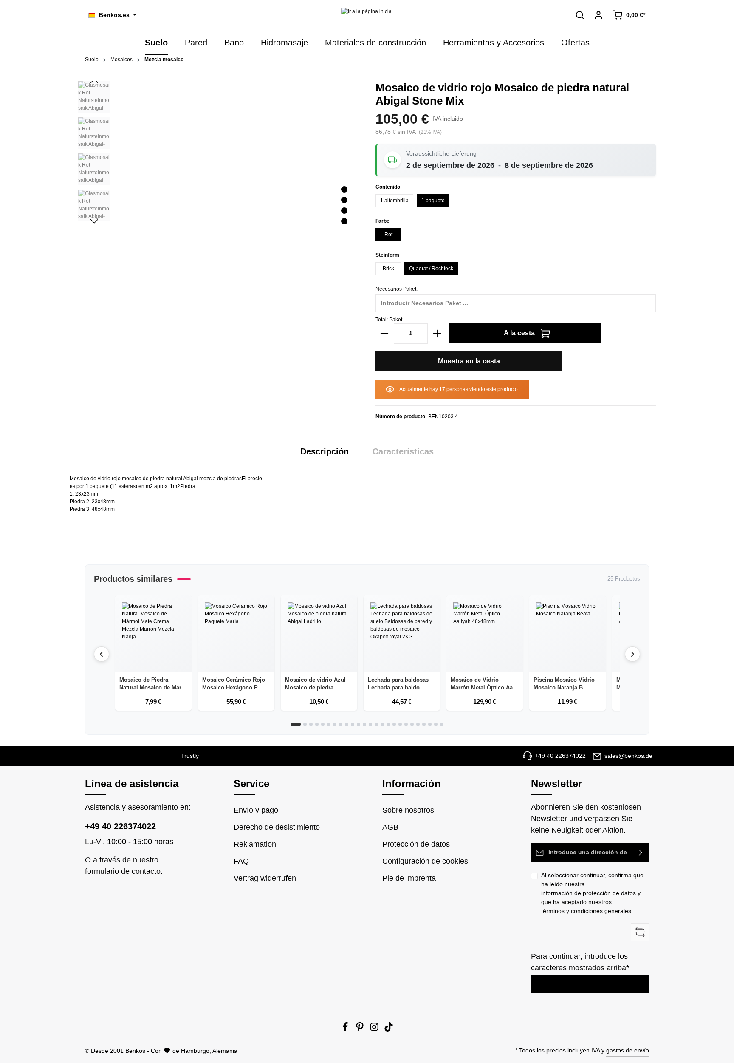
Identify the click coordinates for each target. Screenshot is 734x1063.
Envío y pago (256, 810)
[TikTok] (388, 1029)
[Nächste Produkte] (632, 654)
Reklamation (255, 844)
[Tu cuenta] (598, 14)
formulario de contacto (123, 871)
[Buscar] (579, 14)
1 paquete (433, 201)
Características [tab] (403, 451)
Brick (388, 269)
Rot (388, 235)
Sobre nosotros (408, 810)
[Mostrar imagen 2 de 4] (344, 200)
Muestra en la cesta (469, 361)
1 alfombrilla (394, 201)
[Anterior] (94, 81)
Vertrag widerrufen (265, 878)
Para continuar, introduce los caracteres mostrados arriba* (580, 962)
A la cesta (520, 333)
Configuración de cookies (425, 861)
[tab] (324, 451)
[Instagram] (375, 1029)
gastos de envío (627, 1050)
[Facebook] (346, 1029)
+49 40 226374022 (120, 826)
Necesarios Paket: (396, 289)
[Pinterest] (360, 1029)
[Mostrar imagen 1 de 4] (344, 189)
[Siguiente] (94, 221)
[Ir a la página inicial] (367, 15)
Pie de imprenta (409, 878)
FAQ (241, 861)
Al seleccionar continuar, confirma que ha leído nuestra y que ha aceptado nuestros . (592, 893)
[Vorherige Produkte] (101, 654)
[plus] (437, 333)
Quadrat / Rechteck (431, 269)
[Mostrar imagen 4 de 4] (344, 221)
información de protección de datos (588, 893)
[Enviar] (640, 852)
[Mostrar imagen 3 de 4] (344, 210)
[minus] (384, 333)
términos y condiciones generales (586, 910)
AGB (390, 827)
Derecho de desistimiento (277, 827)
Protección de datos (416, 844)
